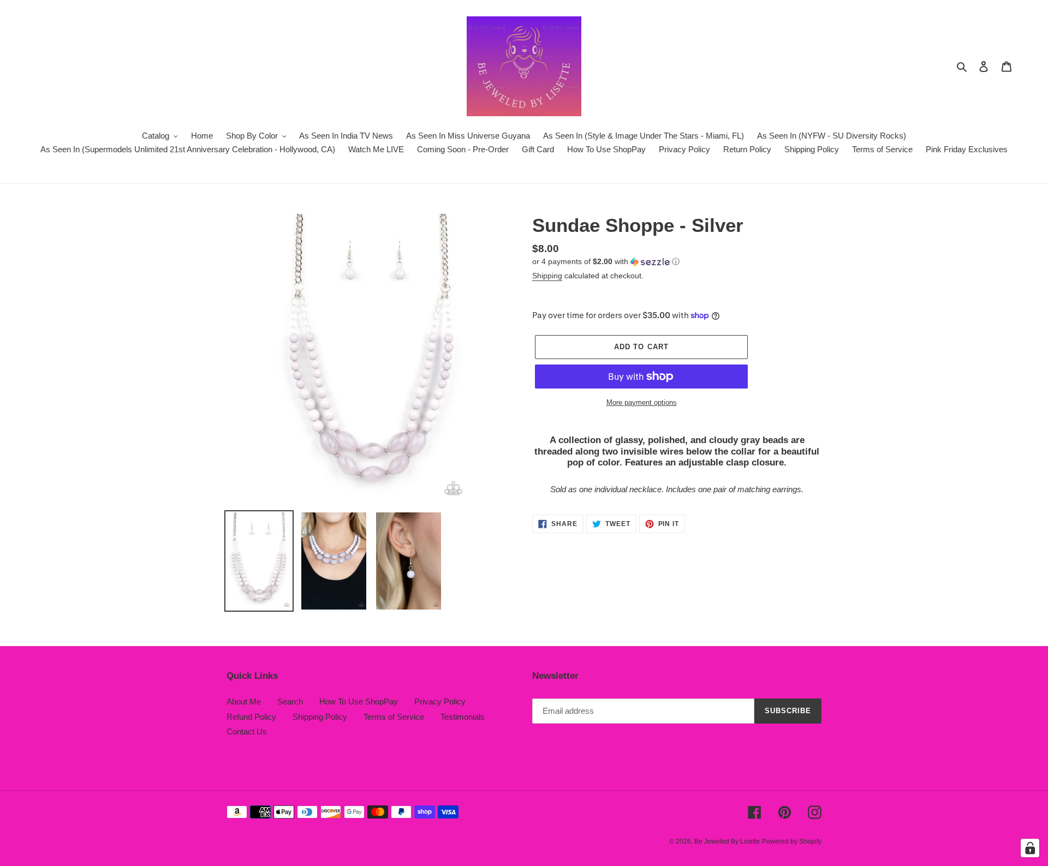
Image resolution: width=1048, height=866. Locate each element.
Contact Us (247, 731)
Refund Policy (251, 716)
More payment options (641, 402)
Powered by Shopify (791, 841)
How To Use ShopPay (358, 701)
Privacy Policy (440, 701)
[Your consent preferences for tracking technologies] (1030, 848)
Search (290, 701)
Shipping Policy (320, 716)
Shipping (547, 275)
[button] (606, 261)
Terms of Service (394, 716)
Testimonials (462, 716)
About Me (244, 701)
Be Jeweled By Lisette (727, 841)
